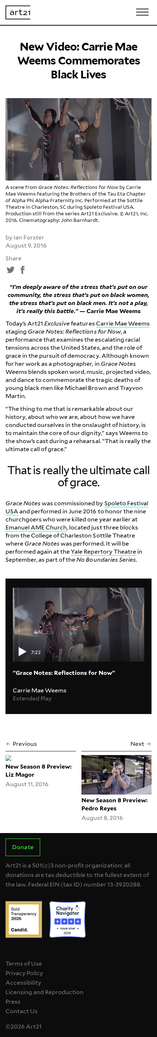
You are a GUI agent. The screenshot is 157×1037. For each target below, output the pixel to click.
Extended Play (32, 698)
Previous (25, 743)
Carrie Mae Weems (123, 323)
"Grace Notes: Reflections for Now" (64, 672)
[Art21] (17, 12)
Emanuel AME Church (36, 527)
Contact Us (21, 1011)
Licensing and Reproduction (44, 992)
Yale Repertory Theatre (103, 551)
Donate (22, 847)
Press (12, 1001)
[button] (10, 269)
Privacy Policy (24, 973)
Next (137, 743)
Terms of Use (23, 963)
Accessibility (23, 982)
